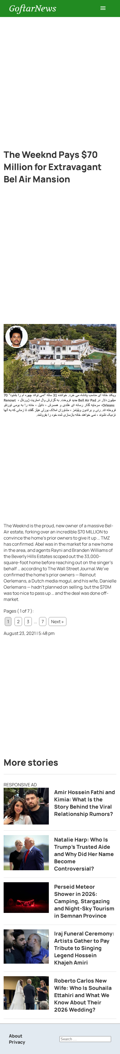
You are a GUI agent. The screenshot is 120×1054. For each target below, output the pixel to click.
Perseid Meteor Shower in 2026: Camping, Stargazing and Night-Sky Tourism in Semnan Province (84, 901)
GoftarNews (32, 8)
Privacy (17, 1042)
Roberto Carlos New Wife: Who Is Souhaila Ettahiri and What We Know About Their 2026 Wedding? (83, 995)
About (15, 1036)
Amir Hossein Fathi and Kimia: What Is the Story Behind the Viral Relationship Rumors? (84, 803)
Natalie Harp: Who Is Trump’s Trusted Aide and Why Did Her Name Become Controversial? (84, 854)
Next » (57, 621)
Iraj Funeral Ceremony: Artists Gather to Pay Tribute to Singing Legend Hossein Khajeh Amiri (84, 948)
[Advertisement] (60, 80)
